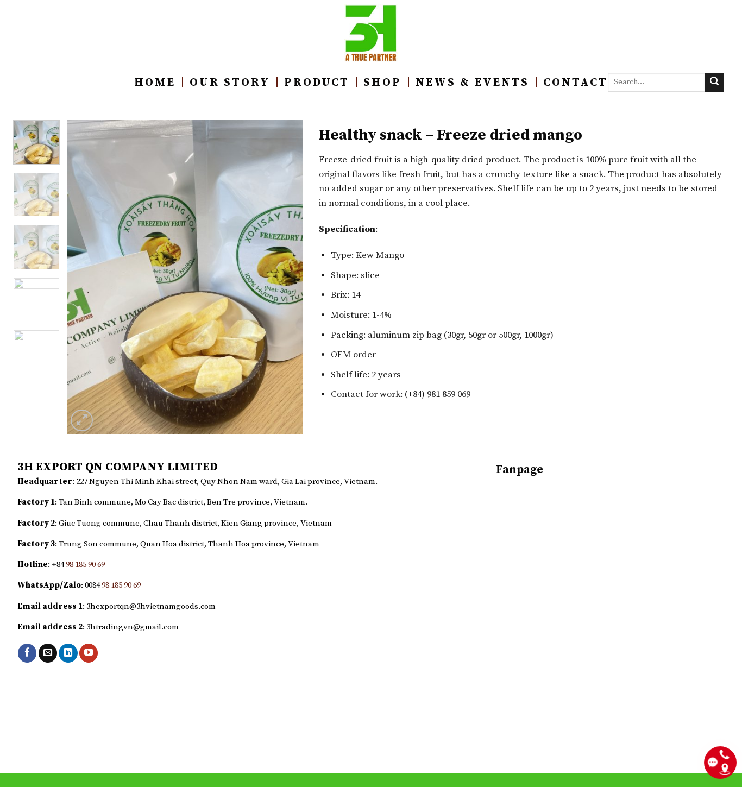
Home (154, 82)
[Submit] (714, 82)
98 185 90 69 (85, 564)
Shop (382, 82)
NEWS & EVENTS (472, 82)
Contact (575, 82)
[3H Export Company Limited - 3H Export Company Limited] (371, 33)
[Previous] (85, 276)
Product (316, 82)
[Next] (284, 276)
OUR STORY (230, 82)
